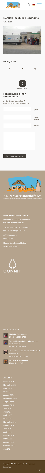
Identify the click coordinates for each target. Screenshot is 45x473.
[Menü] (38, 5)
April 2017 (7, 415)
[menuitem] (27, 5)
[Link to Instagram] (35, 68)
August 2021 (8, 395)
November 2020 (9, 398)
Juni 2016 (7, 429)
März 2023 (7, 392)
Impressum (31, 464)
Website (36, 125)
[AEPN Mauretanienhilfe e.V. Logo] (18, 5)
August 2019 (8, 405)
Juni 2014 (7, 449)
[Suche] (27, 5)
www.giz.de (8, 238)
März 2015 (7, 439)
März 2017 (7, 418)
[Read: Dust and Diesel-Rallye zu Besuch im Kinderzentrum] (5, 342)
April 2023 (7, 388)
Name (36, 110)
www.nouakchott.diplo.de (13, 223)
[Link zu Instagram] (40, 470)
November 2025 (9, 385)
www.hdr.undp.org (10, 246)
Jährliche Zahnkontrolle (18, 334)
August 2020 (8, 402)
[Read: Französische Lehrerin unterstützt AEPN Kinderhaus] (5, 352)
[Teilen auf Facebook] (10, 68)
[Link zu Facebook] (36, 470)
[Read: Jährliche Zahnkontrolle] (5, 335)
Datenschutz (7, 467)
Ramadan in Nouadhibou (18, 360)
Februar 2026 (8, 381)
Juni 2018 (7, 408)
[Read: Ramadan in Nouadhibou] (5, 361)
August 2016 (8, 425)
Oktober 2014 (8, 445)
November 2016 (9, 422)
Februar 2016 (8, 435)
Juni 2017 (7, 412)
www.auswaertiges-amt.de (14, 230)
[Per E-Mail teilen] (22, 68)
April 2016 (7, 432)
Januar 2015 (8, 442)
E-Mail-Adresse (36, 119)
